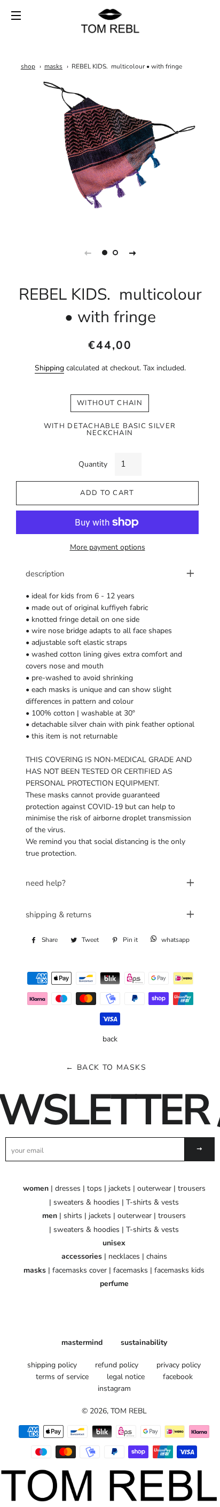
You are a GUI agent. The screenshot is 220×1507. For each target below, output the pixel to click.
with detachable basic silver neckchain (110, 429)
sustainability (144, 1342)
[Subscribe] (200, 1149)
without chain (110, 403)
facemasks (130, 1270)
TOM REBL (129, 1411)
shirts (73, 1216)
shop (28, 66)
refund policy (116, 1365)
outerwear (154, 1188)
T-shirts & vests (152, 1202)
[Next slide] (132, 252)
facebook (178, 1377)
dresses (68, 1188)
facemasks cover (79, 1270)
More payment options (107, 547)
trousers (192, 1188)
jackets (119, 1188)
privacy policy (178, 1365)
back (110, 1039)
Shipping (49, 368)
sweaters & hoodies (86, 1202)
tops (94, 1188)
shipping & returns (58, 914)
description (45, 573)
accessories (81, 1256)
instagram (114, 1388)
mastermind (82, 1342)
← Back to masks (106, 1067)
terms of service (62, 1377)
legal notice (126, 1377)
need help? (46, 883)
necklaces (124, 1256)
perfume (114, 1283)
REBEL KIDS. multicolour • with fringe (127, 66)
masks (53, 66)
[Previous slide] (87, 252)
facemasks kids (179, 1270)
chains (156, 1256)
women (36, 1188)
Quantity (92, 464)
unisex (114, 1243)
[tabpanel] (110, 153)
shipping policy (52, 1365)
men (49, 1216)
